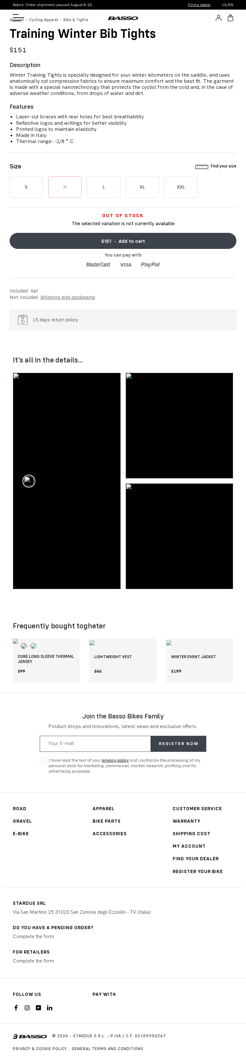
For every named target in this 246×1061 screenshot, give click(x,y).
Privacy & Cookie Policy (40, 1048)
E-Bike (21, 833)
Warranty (187, 821)
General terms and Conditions (108, 1048)
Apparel (104, 808)
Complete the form (33, 936)
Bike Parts (107, 821)
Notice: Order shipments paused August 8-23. (53, 4)
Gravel (22, 821)
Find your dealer (196, 858)
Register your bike (198, 871)
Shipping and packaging (67, 297)
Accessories (110, 833)
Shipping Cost (191, 833)
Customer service (197, 808)
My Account (189, 846)
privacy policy (115, 760)
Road (20, 808)
